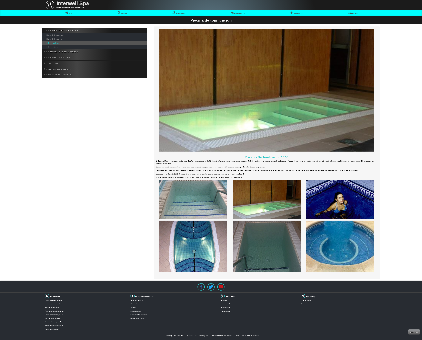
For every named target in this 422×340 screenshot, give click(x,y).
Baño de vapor (225, 311)
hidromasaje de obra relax (53, 304)
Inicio (70, 14)
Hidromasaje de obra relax (53, 39)
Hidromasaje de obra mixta (54, 35)
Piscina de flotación (51, 47)
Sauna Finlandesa (226, 304)
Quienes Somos (306, 300)
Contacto (354, 14)
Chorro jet (133, 304)
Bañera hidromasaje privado (54, 325)
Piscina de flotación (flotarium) (54, 311)
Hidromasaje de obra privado (54, 315)
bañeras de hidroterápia (137, 318)
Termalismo (224, 300)
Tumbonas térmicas (136, 300)
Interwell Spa (72, 3)
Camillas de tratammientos (138, 315)
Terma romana (225, 307)
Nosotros (124, 14)
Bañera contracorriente (52, 329)
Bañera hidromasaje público (54, 322)
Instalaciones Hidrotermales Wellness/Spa (70, 7)
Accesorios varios (136, 322)
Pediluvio (133, 307)
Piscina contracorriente (52, 318)
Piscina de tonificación (52, 43)
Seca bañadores (135, 311)
